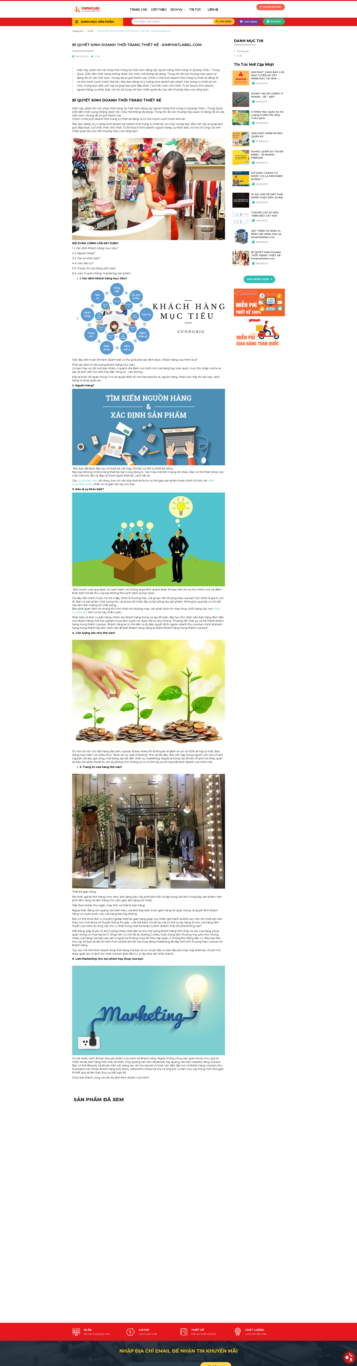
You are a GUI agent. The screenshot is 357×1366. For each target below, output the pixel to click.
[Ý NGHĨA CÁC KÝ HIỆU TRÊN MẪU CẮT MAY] (240, 218)
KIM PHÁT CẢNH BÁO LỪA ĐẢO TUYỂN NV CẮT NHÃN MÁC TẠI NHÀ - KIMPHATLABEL (267, 75)
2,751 (97, 56)
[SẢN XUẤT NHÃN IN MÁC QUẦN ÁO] (240, 139)
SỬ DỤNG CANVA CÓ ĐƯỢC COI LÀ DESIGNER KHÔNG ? (266, 176)
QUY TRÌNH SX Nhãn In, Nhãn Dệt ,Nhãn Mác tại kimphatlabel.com (266, 234)
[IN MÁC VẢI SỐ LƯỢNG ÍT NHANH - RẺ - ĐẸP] (240, 99)
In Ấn (91, 31)
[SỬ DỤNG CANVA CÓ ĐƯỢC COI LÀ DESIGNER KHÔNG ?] (240, 178)
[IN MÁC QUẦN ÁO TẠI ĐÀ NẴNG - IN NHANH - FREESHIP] (240, 157)
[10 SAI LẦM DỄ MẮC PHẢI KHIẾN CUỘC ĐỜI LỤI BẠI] (240, 200)
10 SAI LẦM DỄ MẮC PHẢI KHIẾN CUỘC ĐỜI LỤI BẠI (267, 196)
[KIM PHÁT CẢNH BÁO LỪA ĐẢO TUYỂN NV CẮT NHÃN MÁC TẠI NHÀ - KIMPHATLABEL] (240, 78)
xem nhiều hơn (258, 279)
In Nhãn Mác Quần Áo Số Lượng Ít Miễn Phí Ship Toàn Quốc (267, 115)
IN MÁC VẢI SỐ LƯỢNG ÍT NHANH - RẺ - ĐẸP (267, 95)
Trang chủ (77, 31)
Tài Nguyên (243, 51)
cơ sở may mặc (88, 480)
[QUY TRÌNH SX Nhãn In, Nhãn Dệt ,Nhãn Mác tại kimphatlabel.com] (240, 236)
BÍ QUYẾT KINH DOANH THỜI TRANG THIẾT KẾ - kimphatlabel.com (266, 255)
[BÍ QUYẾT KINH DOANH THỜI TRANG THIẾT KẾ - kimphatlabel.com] (240, 258)
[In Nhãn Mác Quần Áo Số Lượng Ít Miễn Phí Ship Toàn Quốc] (240, 117)
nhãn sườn (85, 484)
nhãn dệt (81, 612)
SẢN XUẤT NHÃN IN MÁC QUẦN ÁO (267, 135)
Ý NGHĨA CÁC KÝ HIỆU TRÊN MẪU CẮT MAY (265, 214)
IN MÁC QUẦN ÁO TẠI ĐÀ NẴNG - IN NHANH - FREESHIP (267, 154)
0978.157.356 (271, 7)
